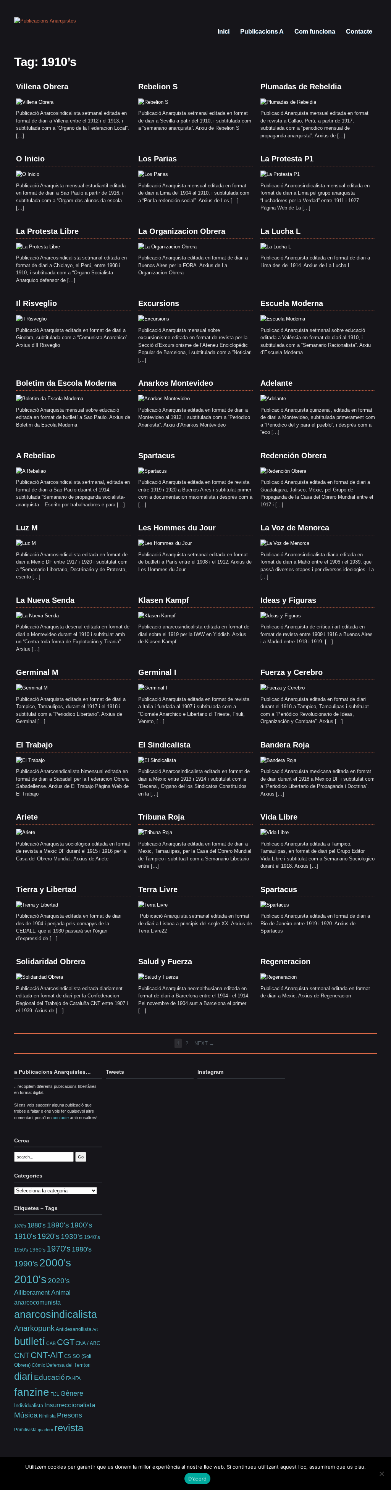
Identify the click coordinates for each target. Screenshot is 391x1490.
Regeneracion (285, 961)
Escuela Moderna (291, 303)
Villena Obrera (42, 86)
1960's (37, 1250)
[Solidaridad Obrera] (39, 977)
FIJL (54, 1394)
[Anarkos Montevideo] (164, 398)
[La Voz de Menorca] (284, 543)
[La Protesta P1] (280, 174)
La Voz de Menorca (294, 528)
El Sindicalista (164, 745)
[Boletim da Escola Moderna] (49, 398)
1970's (59, 1248)
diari (23, 1376)
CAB (51, 1343)
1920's (48, 1236)
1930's (72, 1236)
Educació (49, 1377)
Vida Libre (278, 817)
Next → (204, 1043)
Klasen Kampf (163, 600)
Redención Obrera (293, 455)
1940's (92, 1237)
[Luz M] (26, 543)
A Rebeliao (35, 455)
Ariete (27, 817)
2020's (59, 1281)
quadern (45, 1429)
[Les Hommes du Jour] (165, 543)
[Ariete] (25, 832)
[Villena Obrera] (34, 102)
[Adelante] (273, 398)
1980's (82, 1249)
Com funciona (314, 31)
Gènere (71, 1393)
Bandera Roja (284, 745)
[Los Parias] (153, 174)
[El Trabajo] (30, 760)
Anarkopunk (34, 1328)
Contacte (358, 31)
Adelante (276, 383)
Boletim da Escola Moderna (66, 383)
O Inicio (30, 159)
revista (68, 1428)
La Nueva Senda (45, 600)
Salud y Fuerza (165, 961)
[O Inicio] (27, 174)
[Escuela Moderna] (282, 319)
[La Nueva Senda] (37, 616)
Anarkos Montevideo (175, 383)
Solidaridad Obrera (50, 961)
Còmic (38, 1365)
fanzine (31, 1392)
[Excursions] (153, 319)
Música (26, 1415)
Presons (69, 1415)
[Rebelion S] (153, 102)
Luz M (27, 528)
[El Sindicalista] (157, 760)
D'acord (197, 1479)
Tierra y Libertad (46, 889)
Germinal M (37, 672)
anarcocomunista (37, 1302)
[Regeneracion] (278, 977)
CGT (65, 1342)
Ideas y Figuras (288, 600)
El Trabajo (34, 745)
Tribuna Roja (161, 817)
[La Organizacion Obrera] (167, 247)
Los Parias (157, 159)
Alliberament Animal (42, 1292)
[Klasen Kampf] (157, 616)
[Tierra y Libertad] (37, 905)
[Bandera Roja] (278, 760)
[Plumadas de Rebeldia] (288, 102)
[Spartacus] (152, 471)
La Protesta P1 (286, 159)
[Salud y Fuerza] (158, 977)
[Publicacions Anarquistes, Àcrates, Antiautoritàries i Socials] (45, 21)
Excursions (158, 303)
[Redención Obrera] (283, 471)
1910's (25, 1236)
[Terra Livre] (153, 905)
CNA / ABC (88, 1343)
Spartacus (156, 455)
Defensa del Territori (68, 1365)
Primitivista (25, 1429)
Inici (222, 31)
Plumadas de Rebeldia (300, 86)
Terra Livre (158, 889)
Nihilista (47, 1416)
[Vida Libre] (274, 832)
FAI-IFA (73, 1378)
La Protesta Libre (47, 231)
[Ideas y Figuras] (280, 616)
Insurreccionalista (69, 1405)
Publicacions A (261, 31)
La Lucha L (280, 231)
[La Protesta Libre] (38, 247)
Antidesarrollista (73, 1329)
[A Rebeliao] (31, 471)
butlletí (29, 1341)
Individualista (28, 1405)
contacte (61, 1117)
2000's (55, 1263)
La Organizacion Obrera (181, 231)
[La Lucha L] (275, 247)
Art (95, 1329)
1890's (58, 1225)
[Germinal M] (32, 688)
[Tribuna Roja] (155, 832)
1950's (21, 1250)
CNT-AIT (47, 1355)
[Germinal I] (152, 688)
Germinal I (157, 672)
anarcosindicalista (55, 1314)
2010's (30, 1279)
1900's (81, 1225)
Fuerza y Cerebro (291, 672)
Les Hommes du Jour (177, 528)
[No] (381, 1473)
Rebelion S (158, 86)
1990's (26, 1263)
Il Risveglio (36, 303)
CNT (21, 1355)
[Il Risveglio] (31, 319)
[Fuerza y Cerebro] (282, 688)
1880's (36, 1225)
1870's (20, 1226)
